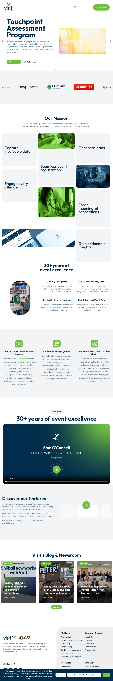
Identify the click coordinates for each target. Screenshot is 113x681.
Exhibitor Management (71, 650)
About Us (89, 637)
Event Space (84, 564)
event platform (23, 358)
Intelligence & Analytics (71, 656)
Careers (88, 640)
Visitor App (65, 643)
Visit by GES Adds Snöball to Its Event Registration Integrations (15, 588)
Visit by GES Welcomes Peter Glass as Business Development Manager (56, 590)
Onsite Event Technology (72, 640)
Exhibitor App (67, 646)
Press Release (8, 564)
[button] (75, 7)
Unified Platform (92, 666)
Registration (66, 637)
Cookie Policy (90, 646)
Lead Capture (67, 653)
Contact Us (11, 664)
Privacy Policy (91, 650)
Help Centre (66, 666)
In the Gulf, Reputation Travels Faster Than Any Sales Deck (93, 590)
